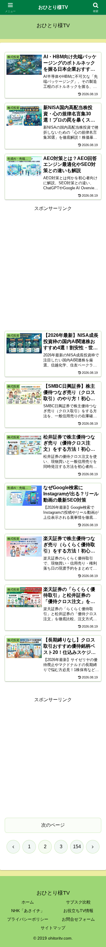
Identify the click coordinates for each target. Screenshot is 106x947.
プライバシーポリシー (27, 919)
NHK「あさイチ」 (27, 910)
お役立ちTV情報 (78, 910)
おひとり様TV (53, 7)
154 (77, 846)
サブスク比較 (78, 902)
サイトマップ (53, 927)
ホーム (27, 902)
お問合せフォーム (78, 919)
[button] (95, 789)
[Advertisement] (53, 266)
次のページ (53, 825)
